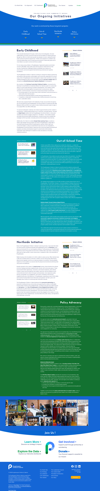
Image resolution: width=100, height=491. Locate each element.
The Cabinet (43, 477)
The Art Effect (17, 486)
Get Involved (54, 475)
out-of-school (69, 333)
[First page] (19, 168)
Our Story (53, 477)
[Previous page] (69, 90)
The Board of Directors (57, 473)
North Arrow (10, 486)
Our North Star (44, 470)
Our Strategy (43, 471)
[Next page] (76, 90)
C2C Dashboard (44, 475)
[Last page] (33, 168)
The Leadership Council (57, 470)
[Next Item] (85, 412)
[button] (28, 5)
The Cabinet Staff (55, 471)
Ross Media (16, 485)
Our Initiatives (43, 473)
